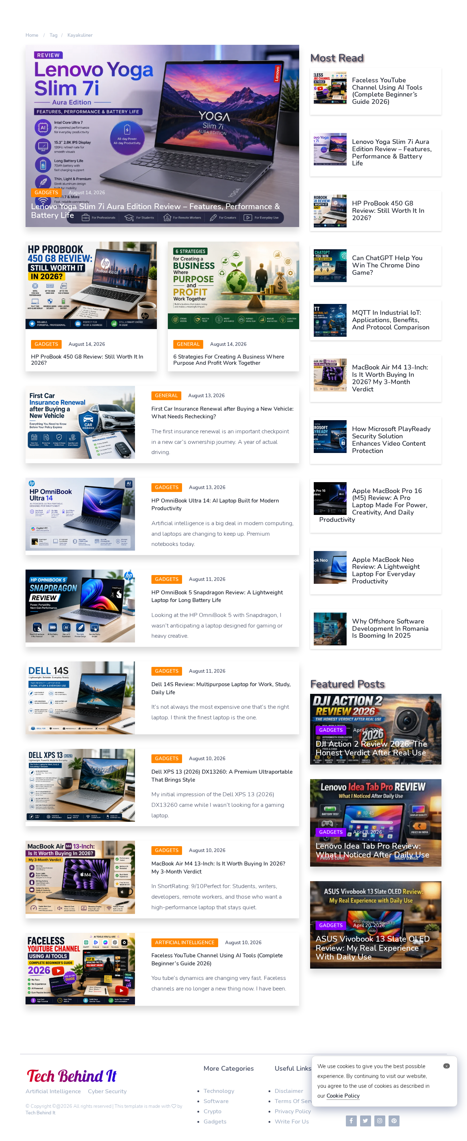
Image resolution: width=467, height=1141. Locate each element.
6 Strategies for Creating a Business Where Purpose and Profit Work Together (228, 360)
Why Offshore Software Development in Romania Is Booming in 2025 (390, 628)
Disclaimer (289, 1091)
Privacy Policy (293, 1111)
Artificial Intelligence (185, 942)
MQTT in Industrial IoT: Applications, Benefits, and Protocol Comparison (390, 320)
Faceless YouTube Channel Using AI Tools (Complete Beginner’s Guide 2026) (387, 91)
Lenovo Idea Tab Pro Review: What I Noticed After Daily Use (372, 850)
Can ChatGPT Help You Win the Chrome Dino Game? (387, 265)
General (188, 344)
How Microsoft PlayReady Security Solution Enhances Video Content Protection (391, 440)
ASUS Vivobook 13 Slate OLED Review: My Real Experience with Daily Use (373, 948)
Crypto (212, 1111)
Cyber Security (107, 1091)
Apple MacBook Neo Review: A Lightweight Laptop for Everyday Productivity (386, 570)
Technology (219, 1091)
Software (216, 1101)
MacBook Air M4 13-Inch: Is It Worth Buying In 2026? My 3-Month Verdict (390, 378)
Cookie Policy (343, 1095)
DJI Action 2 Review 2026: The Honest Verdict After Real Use (371, 748)
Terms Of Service (297, 1101)
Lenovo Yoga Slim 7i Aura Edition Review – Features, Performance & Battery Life (155, 211)
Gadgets (46, 192)
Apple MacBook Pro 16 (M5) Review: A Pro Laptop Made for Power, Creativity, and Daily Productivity (373, 505)
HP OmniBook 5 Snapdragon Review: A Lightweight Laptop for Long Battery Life (217, 596)
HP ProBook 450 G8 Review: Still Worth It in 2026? (87, 360)
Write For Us (292, 1122)
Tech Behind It (40, 1113)
